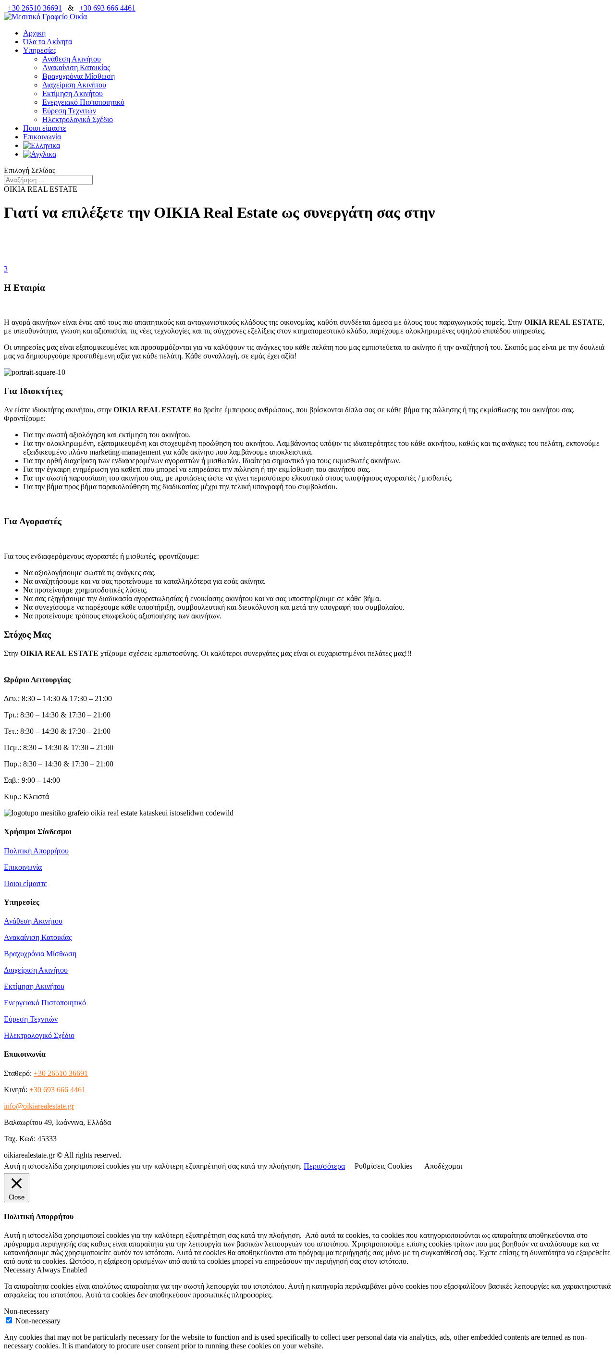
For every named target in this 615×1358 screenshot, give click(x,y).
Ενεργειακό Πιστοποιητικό (83, 102)
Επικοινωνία (42, 137)
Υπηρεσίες (39, 50)
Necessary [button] (20, 1270)
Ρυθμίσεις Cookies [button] (383, 1166)
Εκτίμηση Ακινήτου (72, 93)
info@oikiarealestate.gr (39, 1106)
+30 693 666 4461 (107, 8)
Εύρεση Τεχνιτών (69, 111)
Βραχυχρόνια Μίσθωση (78, 76)
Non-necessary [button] (26, 1311)
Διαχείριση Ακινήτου (74, 85)
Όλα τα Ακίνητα (47, 41)
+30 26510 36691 (35, 8)
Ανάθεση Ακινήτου (71, 59)
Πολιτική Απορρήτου (36, 851)
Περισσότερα (324, 1166)
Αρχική (34, 33)
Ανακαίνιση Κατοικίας (76, 67)
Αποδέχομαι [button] (443, 1166)
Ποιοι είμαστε (44, 128)
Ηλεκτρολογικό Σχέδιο (77, 119)
